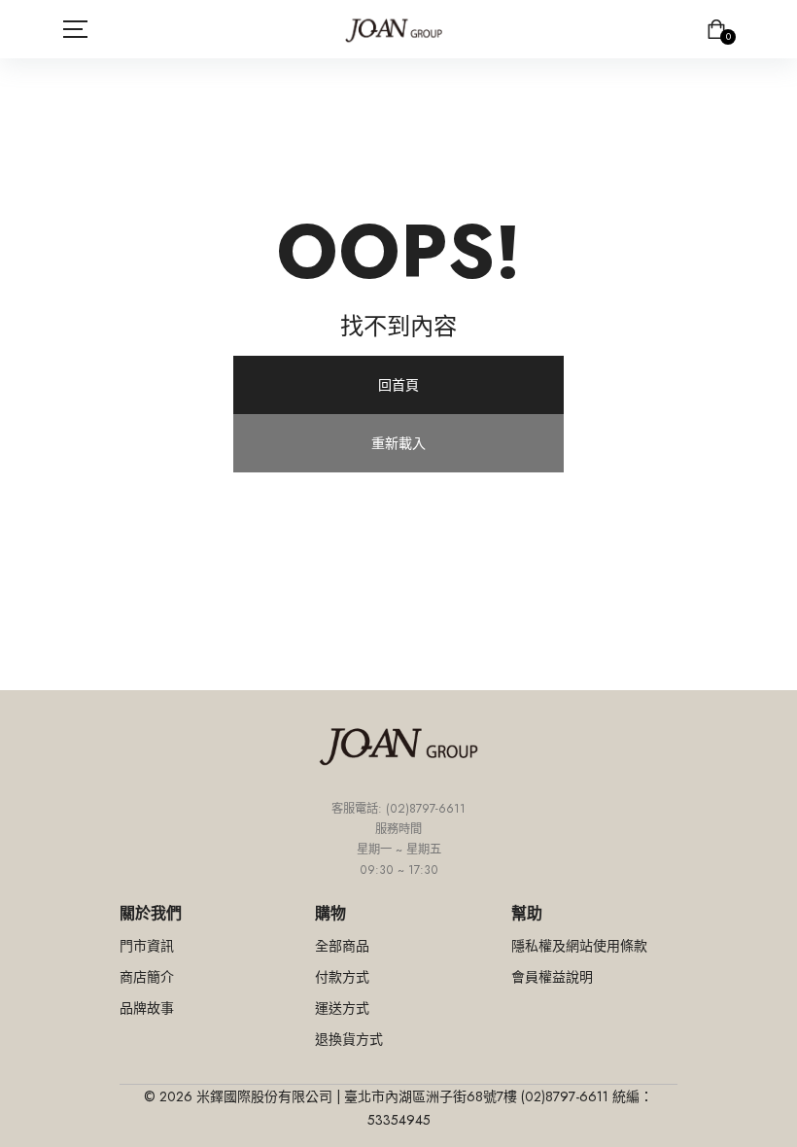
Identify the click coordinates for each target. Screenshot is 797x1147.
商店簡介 (147, 977)
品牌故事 (147, 1008)
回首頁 (398, 385)
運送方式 (342, 1008)
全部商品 (342, 946)
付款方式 (342, 977)
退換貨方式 (349, 1039)
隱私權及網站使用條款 (579, 946)
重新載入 (398, 443)
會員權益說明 (552, 977)
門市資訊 (147, 946)
